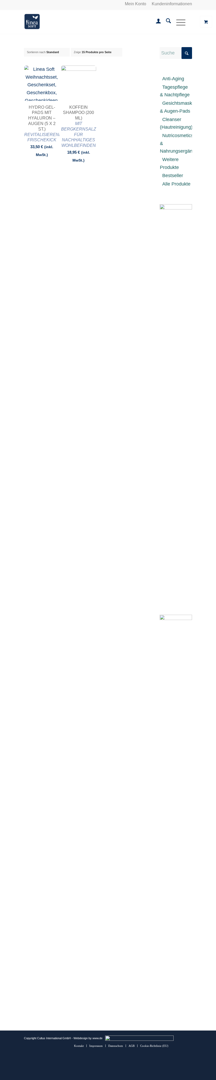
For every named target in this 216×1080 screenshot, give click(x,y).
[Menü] (178, 22)
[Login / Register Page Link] (156, 22)
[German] (27, 3)
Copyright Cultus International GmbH (47, 1038)
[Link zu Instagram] (180, 1045)
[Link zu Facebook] (188, 1045)
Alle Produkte (176, 184)
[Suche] (166, 22)
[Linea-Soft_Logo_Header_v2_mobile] (32, 22)
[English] (33, 3)
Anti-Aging (173, 78)
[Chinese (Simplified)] (46, 3)
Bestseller (172, 175)
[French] (39, 3)
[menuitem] (135, 4)
